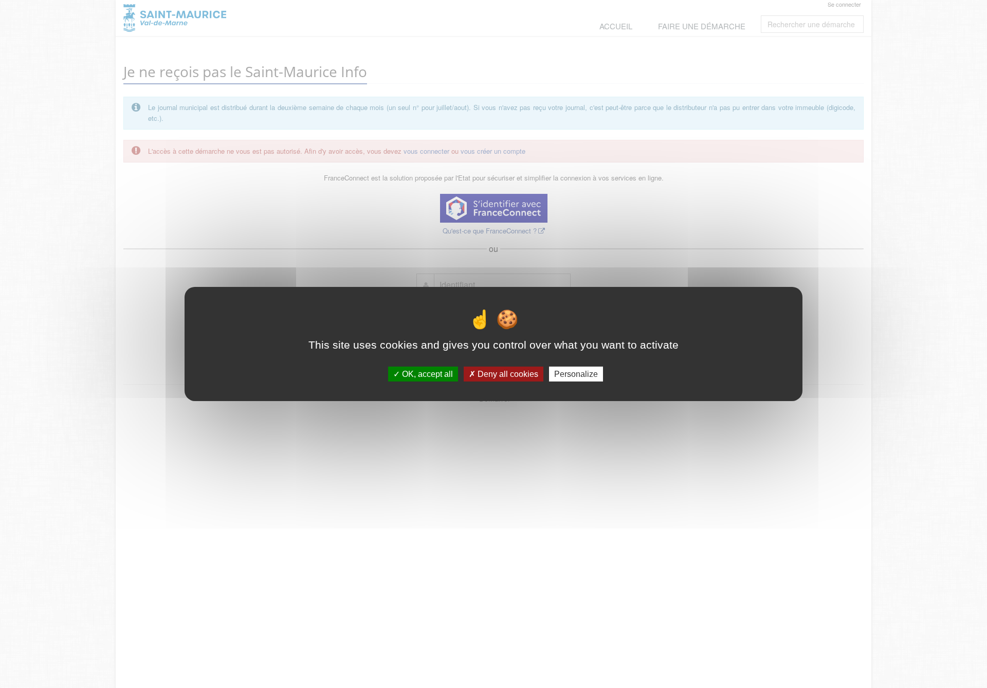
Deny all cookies (507, 374)
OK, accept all (426, 374)
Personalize (576, 374)
